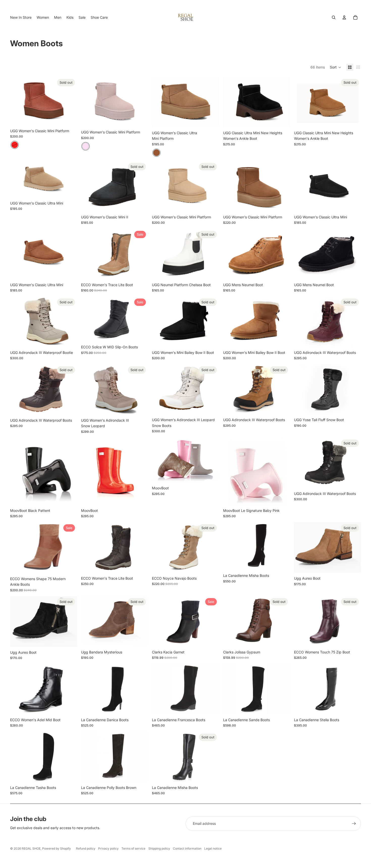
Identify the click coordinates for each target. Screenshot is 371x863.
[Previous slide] (17, 100)
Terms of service (133, 848)
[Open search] (333, 17)
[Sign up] (354, 823)
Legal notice (213, 848)
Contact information (187, 848)
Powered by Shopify (56, 848)
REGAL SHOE (31, 848)
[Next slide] (69, 100)
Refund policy (85, 848)
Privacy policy (108, 848)
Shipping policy (159, 848)
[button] (335, 67)
